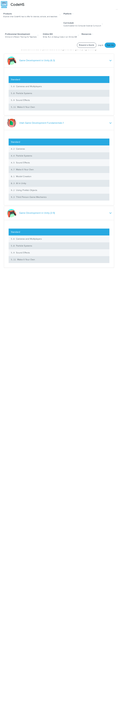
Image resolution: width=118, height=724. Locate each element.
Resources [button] (87, 34)
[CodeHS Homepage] (14, 4)
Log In (101, 45)
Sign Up (110, 45)
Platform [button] (67, 14)
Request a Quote (86, 45)
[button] (32, 14)
